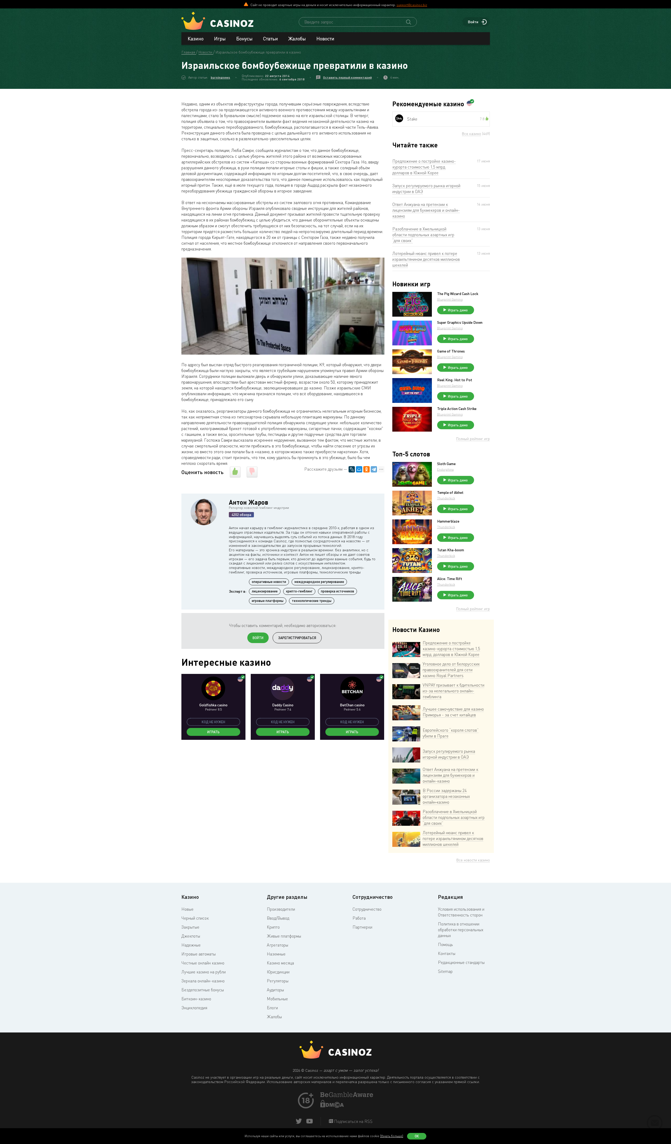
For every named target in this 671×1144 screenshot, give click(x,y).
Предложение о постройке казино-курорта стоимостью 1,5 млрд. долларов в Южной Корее (424, 166)
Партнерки (362, 927)
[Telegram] (374, 469)
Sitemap (445, 971)
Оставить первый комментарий (347, 77)
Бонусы (244, 38)
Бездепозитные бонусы (202, 989)
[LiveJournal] (352, 469)
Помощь (445, 944)
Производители (281, 909)
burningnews (220, 77)
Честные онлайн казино (202, 963)
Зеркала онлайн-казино (203, 980)
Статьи (270, 38)
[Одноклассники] (366, 469)
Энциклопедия (194, 1007)
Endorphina (445, 469)
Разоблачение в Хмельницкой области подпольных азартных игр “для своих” (423, 234)
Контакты (446, 953)
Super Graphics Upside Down (459, 322)
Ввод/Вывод (278, 918)
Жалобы (297, 38)
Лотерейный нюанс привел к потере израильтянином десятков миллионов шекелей (426, 259)
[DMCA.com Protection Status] (332, 1106)
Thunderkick (446, 498)
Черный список (195, 918)
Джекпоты (190, 936)
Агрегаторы (277, 945)
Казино (196, 38)
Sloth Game (446, 464)
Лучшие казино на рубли (203, 971)
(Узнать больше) (391, 1136)
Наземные (276, 954)
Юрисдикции (278, 971)
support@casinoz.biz (412, 5)
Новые (187, 909)
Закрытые (190, 927)
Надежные (191, 945)
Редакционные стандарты (461, 962)
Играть (213, 732)
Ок (417, 1136)
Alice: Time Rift (449, 579)
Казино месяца (280, 963)
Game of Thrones (451, 351)
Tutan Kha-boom (450, 550)
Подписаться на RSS (353, 1121)
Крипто (273, 927)
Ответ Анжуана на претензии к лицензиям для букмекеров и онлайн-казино (426, 210)
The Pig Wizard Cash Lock (457, 294)
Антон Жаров (248, 502)
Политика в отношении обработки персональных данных (460, 929)
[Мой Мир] (359, 469)
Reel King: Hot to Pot (454, 380)
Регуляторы (277, 980)
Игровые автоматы (198, 954)
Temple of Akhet (450, 492)
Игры (220, 38)
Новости (325, 38)
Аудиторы (275, 989)
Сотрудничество (367, 909)
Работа (359, 918)
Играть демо (458, 310)
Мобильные (277, 998)
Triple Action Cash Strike (456, 409)
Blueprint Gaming (450, 299)
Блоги (272, 1007)
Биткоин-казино (196, 998)
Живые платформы (284, 936)
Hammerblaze (448, 521)
